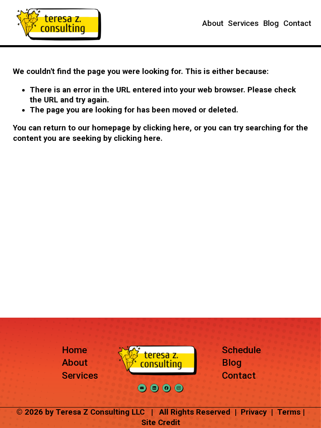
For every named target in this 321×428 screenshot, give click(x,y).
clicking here (166, 127)
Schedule (241, 349)
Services (243, 23)
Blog (271, 23)
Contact (297, 23)
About (213, 23)
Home (74, 349)
